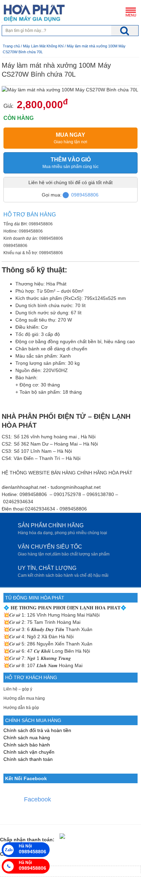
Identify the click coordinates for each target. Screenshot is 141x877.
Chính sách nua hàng (26, 737)
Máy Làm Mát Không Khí (44, 46)
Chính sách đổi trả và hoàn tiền (37, 730)
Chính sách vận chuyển (28, 752)
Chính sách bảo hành (26, 744)
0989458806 (85, 195)
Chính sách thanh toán (28, 759)
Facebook (37, 799)
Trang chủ (11, 46)
